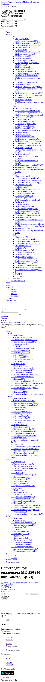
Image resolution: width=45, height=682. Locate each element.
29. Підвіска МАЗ (22, 67)
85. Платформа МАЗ (23, 100)
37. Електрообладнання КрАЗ (27, 215)
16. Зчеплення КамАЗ (24, 117)
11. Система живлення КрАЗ (27, 178)
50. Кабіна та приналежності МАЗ (29, 93)
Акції (8, 283)
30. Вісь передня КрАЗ (24, 206)
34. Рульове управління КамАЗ (28, 141)
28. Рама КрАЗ (21, 202)
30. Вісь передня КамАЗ (25, 137)
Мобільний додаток (31, 2)
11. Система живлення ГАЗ (26, 239)
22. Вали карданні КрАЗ (25, 191)
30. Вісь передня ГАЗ (24, 257)
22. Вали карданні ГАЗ (24, 250)
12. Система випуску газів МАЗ (28, 43)
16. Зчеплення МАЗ (23, 47)
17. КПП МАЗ (21, 50)
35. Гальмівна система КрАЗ (27, 213)
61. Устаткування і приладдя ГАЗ (28, 270)
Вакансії (14, 294)
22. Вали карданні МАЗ (25, 54)
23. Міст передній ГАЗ (24, 252)
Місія (13, 289)
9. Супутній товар (18, 281)
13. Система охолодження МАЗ (28, 45)
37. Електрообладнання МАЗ (27, 82)
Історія (13, 291)
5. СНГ (13, 272)
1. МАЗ (14, 36)
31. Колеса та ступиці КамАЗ (27, 139)
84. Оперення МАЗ (23, 97)
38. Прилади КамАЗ (23, 148)
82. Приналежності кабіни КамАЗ (29, 165)
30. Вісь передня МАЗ (24, 69)
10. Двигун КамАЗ (23, 108)
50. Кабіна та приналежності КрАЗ (29, 224)
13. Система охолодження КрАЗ (28, 182)
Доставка (9, 660)
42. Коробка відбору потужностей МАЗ (27, 383)
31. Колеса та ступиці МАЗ (26, 71)
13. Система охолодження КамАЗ (29, 115)
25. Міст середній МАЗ (24, 60)
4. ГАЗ (13, 235)
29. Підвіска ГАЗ (22, 254)
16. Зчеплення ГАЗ (23, 246)
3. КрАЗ (14, 174)
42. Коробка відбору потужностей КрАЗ (27, 505)
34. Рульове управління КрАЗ (27, 211)
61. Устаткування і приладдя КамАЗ (25, 446)
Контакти (10, 298)
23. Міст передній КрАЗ (25, 193)
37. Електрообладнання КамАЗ (28, 145)
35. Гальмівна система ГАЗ (26, 263)
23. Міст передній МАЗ (24, 56)
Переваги (19, 2)
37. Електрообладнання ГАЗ (26, 265)
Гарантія (10, 2)
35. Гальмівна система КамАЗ (27, 143)
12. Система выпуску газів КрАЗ (28, 180)
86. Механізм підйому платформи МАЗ (27, 394)
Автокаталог (11, 300)
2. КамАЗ (14, 106)
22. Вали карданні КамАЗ (25, 121)
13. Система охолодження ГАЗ (27, 244)
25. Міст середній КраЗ (24, 198)
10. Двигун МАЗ (22, 39)
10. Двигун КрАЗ (22, 176)
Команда (14, 296)
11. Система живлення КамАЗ (27, 111)
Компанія (9, 287)
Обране (4, 599)
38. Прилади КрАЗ (23, 217)
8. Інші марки (16, 278)
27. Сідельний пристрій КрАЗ (27, 200)
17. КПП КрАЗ (21, 187)
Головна (9, 32)
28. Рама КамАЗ (21, 132)
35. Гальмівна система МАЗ (26, 76)
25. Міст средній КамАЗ (25, 128)
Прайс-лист (5, 4)
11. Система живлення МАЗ (26, 41)
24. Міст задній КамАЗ (24, 126)
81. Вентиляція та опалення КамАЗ (25, 449)
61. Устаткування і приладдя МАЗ (29, 95)
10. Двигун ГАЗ (21, 237)
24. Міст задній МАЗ (23, 58)
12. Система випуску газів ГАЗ (28, 241)
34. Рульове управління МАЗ (27, 74)
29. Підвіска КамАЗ (23, 135)
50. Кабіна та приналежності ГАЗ (28, 267)
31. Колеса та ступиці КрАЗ (26, 209)
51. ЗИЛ (18, 274)
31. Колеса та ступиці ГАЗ (26, 259)
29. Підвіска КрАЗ (22, 204)
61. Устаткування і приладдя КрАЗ (29, 226)
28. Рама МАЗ (21, 65)
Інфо (8, 285)
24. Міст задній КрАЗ (24, 196)
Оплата (4, 2)
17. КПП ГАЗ (20, 248)
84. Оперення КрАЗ (23, 228)
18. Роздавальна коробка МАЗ (27, 52)
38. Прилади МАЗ (22, 84)
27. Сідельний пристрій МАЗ (27, 63)
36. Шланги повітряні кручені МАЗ (25, 375)
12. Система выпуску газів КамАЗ (29, 113)
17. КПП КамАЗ (22, 119)
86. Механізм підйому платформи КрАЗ (27, 514)
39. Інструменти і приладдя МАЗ (28, 87)
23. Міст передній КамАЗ (25, 124)
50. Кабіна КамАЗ (22, 154)
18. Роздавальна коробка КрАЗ (27, 189)
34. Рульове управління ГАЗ (26, 261)
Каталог (9, 34)
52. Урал (18, 276)
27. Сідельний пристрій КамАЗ (28, 130)
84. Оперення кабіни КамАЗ (27, 167)
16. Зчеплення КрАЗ (23, 185)
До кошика (34, 594)
